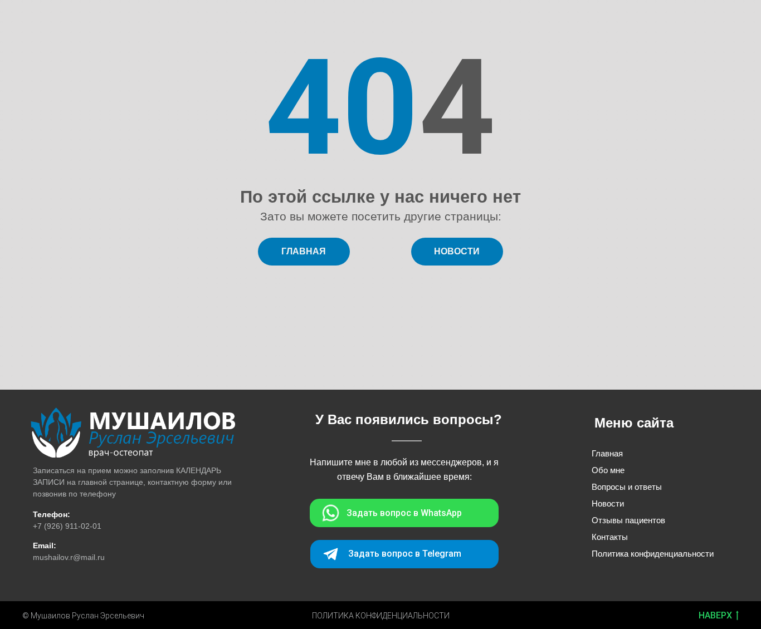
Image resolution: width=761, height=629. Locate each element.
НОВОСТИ (457, 251)
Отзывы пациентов (628, 520)
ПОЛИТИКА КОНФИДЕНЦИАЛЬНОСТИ (381, 615)
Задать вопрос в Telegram (404, 553)
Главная (607, 453)
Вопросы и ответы (627, 487)
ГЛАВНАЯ (303, 251)
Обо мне (608, 470)
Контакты (610, 537)
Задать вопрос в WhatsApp (404, 513)
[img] (133, 432)
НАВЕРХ (715, 615)
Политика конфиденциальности (653, 553)
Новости (608, 503)
